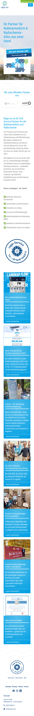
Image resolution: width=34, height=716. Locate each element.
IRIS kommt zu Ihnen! (13, 620)
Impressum (11, 678)
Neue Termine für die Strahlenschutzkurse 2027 (15, 351)
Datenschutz (19, 678)
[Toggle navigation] (30, 5)
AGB (25, 678)
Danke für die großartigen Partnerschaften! (15, 514)
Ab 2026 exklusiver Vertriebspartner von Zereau (16, 467)
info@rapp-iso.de (11, 709)
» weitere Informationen (12, 321)
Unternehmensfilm (18, 55)
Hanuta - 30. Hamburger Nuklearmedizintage (14, 405)
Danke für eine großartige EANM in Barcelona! (15, 565)
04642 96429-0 (10, 705)
